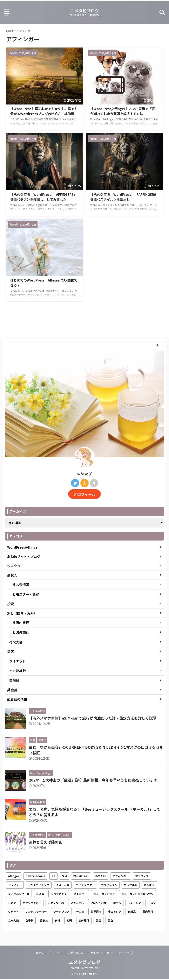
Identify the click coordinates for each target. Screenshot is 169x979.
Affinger (13, 876)
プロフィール (84, 494)
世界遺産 (96, 912)
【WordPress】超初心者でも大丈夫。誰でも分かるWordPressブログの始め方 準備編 (43, 111)
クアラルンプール (18, 894)
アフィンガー (121, 876)
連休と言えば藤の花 (45, 842)
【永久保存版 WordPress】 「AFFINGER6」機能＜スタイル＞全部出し (123, 197)
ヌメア (12, 903)
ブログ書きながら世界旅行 (84, 967)
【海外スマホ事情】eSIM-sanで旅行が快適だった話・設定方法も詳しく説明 (92, 718)
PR (53, 876)
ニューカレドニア (104, 894)
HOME (39, 952)
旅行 (57, 920)
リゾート (13, 912)
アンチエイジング (38, 885)
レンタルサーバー (36, 912)
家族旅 (44, 920)
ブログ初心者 (98, 903)
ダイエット (80, 894)
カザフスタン (109, 885)
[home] (94, 483)
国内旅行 (147, 912)
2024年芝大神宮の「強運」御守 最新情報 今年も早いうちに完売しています (93, 780)
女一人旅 (13, 920)
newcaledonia (35, 876)
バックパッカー (32, 903)
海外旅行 (84, 920)
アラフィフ (142, 876)
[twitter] (75, 483)
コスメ (40, 894)
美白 (110, 920)
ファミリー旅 (56, 903)
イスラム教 (62, 885)
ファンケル (77, 903)
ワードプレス (61, 912)
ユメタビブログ (84, 11)
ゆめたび (100, 876)
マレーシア (134, 903)
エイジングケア (85, 885)
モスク (152, 903)
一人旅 (80, 912)
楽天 (69, 920)
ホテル (117, 903)
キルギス (149, 885)
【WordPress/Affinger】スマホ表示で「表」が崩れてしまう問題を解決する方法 (124, 111)
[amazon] (84, 483)
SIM (64, 876)
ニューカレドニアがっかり (137, 894)
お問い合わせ (75, 952)
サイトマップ (125, 952)
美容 (98, 920)
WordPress (81, 876)
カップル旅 (130, 885)
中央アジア (114, 912)
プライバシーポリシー (100, 952)
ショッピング (59, 894)
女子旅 (29, 920)
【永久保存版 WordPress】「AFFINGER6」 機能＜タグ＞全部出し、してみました (43, 197)
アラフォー (14, 885)
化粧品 (132, 912)
